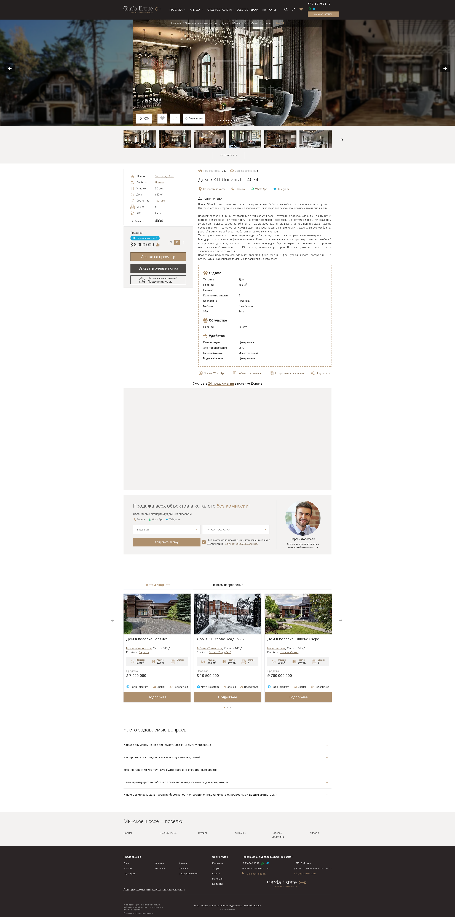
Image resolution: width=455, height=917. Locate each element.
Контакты (217, 884)
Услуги (216, 868)
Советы (216, 873)
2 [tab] (228, 708)
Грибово (314, 833)
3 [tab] (231, 708)
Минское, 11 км (164, 176)
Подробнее (157, 697)
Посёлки (183, 868)
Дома (126, 863)
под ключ (160, 200)
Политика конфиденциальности (138, 913)
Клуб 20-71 (241, 833)
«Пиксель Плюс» (227, 909)
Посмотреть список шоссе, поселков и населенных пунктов (154, 889)
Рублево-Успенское (139, 648)
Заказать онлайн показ (158, 268)
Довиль (159, 182)
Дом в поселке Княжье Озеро (293, 639)
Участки (128, 868)
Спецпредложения (188, 873)
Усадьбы (159, 863)
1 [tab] (225, 708)
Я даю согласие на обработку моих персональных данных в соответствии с (238, 542)
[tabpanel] (157, 648)
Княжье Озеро (289, 652)
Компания (217, 863)
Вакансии (217, 878)
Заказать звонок (323, 14)
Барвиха (144, 652)
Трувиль (203, 833)
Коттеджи (160, 868)
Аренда (183, 863)
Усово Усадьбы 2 (220, 652)
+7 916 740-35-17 (319, 3)
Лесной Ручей (168, 833)
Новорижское (276, 648)
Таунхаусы (129, 873)
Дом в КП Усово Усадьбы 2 (220, 639)
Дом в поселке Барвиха (146, 639)
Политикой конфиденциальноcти (241, 544)
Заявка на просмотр (158, 257)
